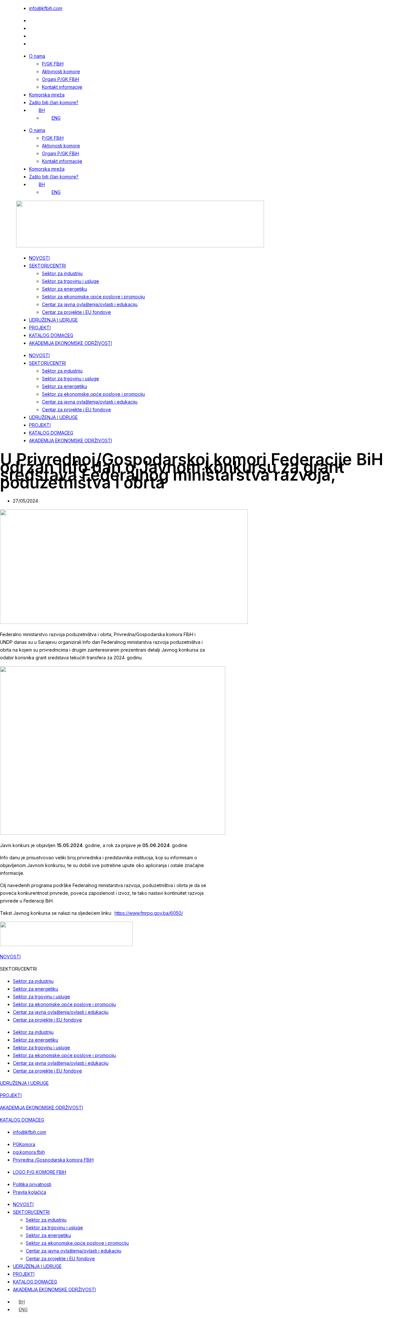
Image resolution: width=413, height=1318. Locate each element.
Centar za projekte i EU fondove (76, 312)
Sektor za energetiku (64, 289)
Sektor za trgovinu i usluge (70, 281)
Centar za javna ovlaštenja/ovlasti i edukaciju (89, 304)
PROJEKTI (40, 327)
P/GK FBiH (53, 63)
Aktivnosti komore (61, 71)
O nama (37, 56)
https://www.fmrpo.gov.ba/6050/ (149, 913)
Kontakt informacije (62, 87)
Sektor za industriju (62, 273)
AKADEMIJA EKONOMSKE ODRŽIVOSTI (70, 343)
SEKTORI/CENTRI (47, 265)
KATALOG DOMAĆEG (51, 335)
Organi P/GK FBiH (60, 79)
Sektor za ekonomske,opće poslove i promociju (93, 296)
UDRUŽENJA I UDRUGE (53, 320)
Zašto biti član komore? (53, 102)
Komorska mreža (47, 94)
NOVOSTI (39, 258)
